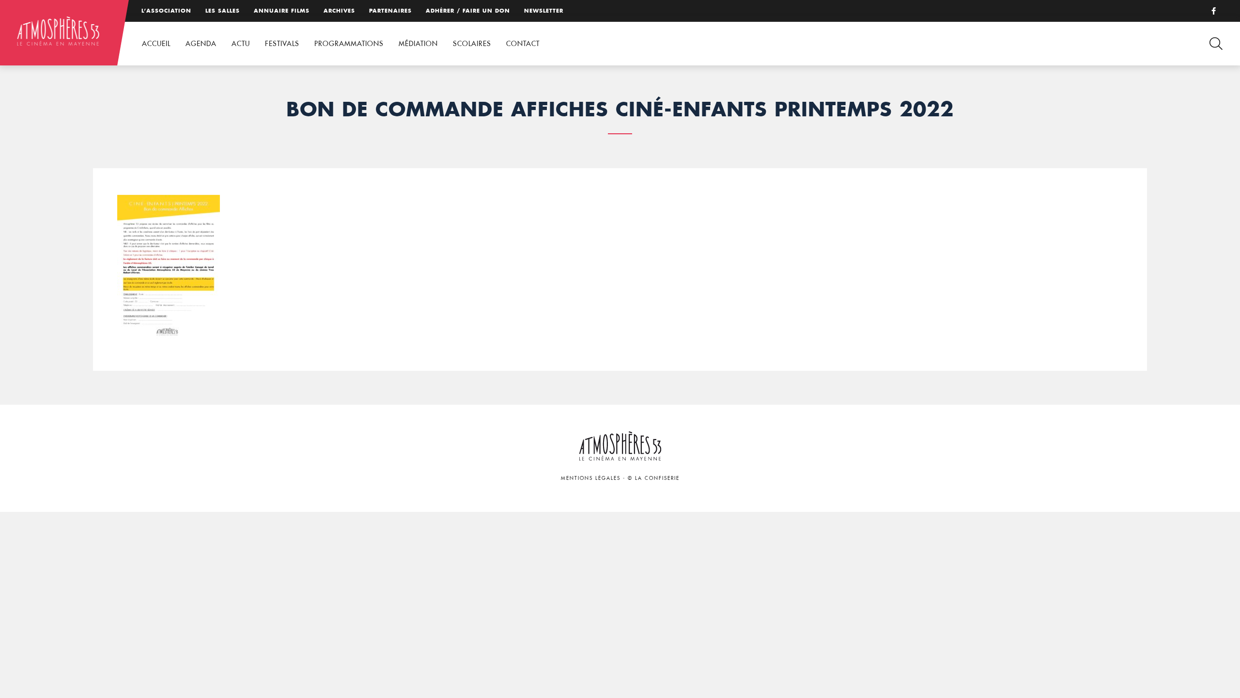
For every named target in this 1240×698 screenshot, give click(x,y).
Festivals (282, 43)
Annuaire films (282, 10)
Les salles (222, 10)
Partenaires (390, 10)
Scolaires (472, 43)
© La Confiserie (654, 478)
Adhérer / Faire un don (468, 10)
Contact (523, 43)
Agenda (201, 43)
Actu (241, 43)
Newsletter (543, 10)
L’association (166, 10)
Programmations (349, 43)
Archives (339, 10)
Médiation (418, 43)
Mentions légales (590, 478)
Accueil (156, 43)
